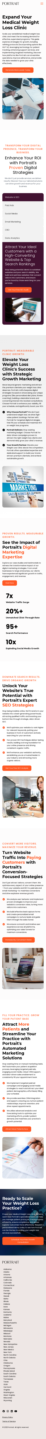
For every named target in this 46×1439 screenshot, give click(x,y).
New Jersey (8, 1347)
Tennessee (8, 1379)
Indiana (6, 1304)
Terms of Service (9, 1421)
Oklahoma (8, 1363)
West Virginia (9, 1395)
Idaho (5, 1298)
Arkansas (7, 1277)
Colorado (7, 1282)
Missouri (6, 1333)
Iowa (5, 1306)
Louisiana (7, 1314)
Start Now (9, 583)
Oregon (6, 1365)
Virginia (6, 1389)
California (7, 1280)
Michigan (7, 1325)
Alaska (6, 1272)
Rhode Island (9, 1371)
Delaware (7, 1288)
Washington (8, 1392)
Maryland (7, 1320)
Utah (5, 1384)
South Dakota (9, 1376)
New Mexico (8, 1349)
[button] (41, 3)
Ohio (5, 1360)
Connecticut (8, 1285)
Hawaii (6, 1296)
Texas (6, 1381)
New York (7, 1352)
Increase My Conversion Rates (18, 940)
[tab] (23, 197)
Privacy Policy (7, 1417)
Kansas (6, 1309)
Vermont (7, 1387)
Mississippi (7, 1331)
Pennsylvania (9, 1368)
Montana (7, 1336)
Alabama (7, 1269)
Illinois (6, 1301)
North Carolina (9, 1355)
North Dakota (9, 1357)
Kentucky (7, 1312)
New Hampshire (10, 1344)
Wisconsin (7, 1397)
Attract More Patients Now (16, 1129)
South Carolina (9, 1373)
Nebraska (7, 1339)
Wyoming (7, 1400)
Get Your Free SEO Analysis (16, 768)
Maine (6, 1317)
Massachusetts (10, 1323)
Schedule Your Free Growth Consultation (23, 1241)
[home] (10, 3)
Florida (6, 1290)
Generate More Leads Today (17, 70)
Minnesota (8, 1328)
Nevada (6, 1341)
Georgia (6, 1293)
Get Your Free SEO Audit (18, 289)
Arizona (6, 1274)
